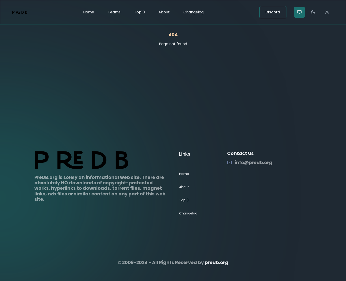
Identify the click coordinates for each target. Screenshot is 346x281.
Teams (114, 12)
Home (88, 12)
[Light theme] (327, 12)
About (164, 12)
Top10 (139, 12)
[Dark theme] (313, 12)
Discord (273, 12)
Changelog (193, 12)
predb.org (216, 262)
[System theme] (299, 12)
